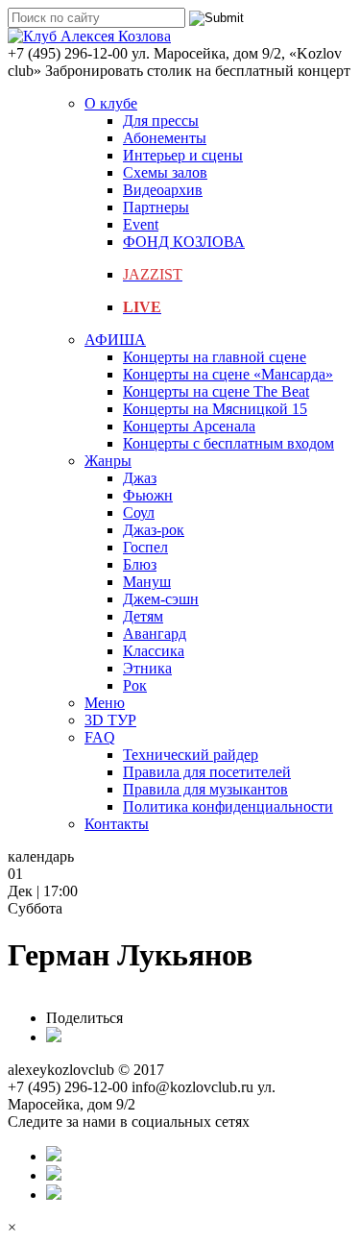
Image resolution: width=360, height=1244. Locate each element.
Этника (147, 668)
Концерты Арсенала (189, 426)
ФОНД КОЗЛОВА (184, 241)
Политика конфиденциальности (228, 806)
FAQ (99, 737)
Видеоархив (163, 190)
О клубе (110, 103)
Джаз (139, 478)
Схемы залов (165, 172)
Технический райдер (190, 754)
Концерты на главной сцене (214, 357)
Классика (153, 651)
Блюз (139, 564)
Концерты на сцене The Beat (216, 391)
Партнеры (156, 207)
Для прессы (161, 120)
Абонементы (164, 138)
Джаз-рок (153, 530)
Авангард (154, 633)
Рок (135, 685)
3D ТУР (110, 720)
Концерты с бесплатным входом (228, 443)
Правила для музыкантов (205, 789)
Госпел (145, 547)
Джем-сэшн (161, 599)
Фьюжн (148, 495)
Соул (139, 512)
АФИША (115, 339)
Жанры (108, 460)
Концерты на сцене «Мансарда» (228, 374)
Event (140, 224)
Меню (104, 703)
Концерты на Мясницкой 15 (215, 409)
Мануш (147, 581)
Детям (143, 616)
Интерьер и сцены (183, 155)
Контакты (116, 824)
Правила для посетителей (207, 772)
